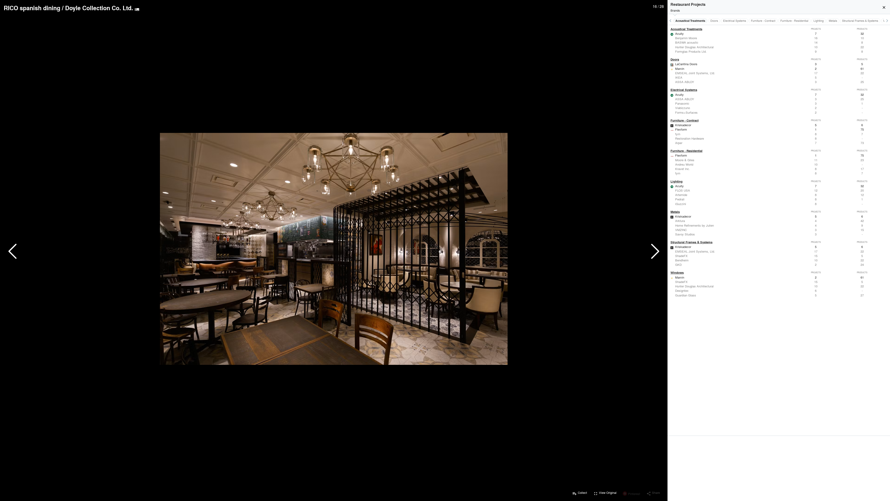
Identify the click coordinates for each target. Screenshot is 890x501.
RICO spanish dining (32, 8)
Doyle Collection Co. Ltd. (99, 8)
